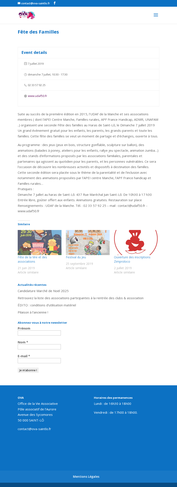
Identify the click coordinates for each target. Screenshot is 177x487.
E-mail (24, 356)
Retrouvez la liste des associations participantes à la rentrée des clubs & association (81, 298)
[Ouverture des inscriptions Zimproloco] (136, 242)
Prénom (24, 328)
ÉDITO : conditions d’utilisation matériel (47, 305)
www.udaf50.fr (37, 96)
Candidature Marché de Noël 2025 (43, 291)
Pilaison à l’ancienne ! (33, 312)
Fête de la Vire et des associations (32, 259)
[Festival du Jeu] (88, 242)
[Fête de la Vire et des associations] (40, 242)
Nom (23, 342)
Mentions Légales (86, 476)
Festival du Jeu (76, 257)
